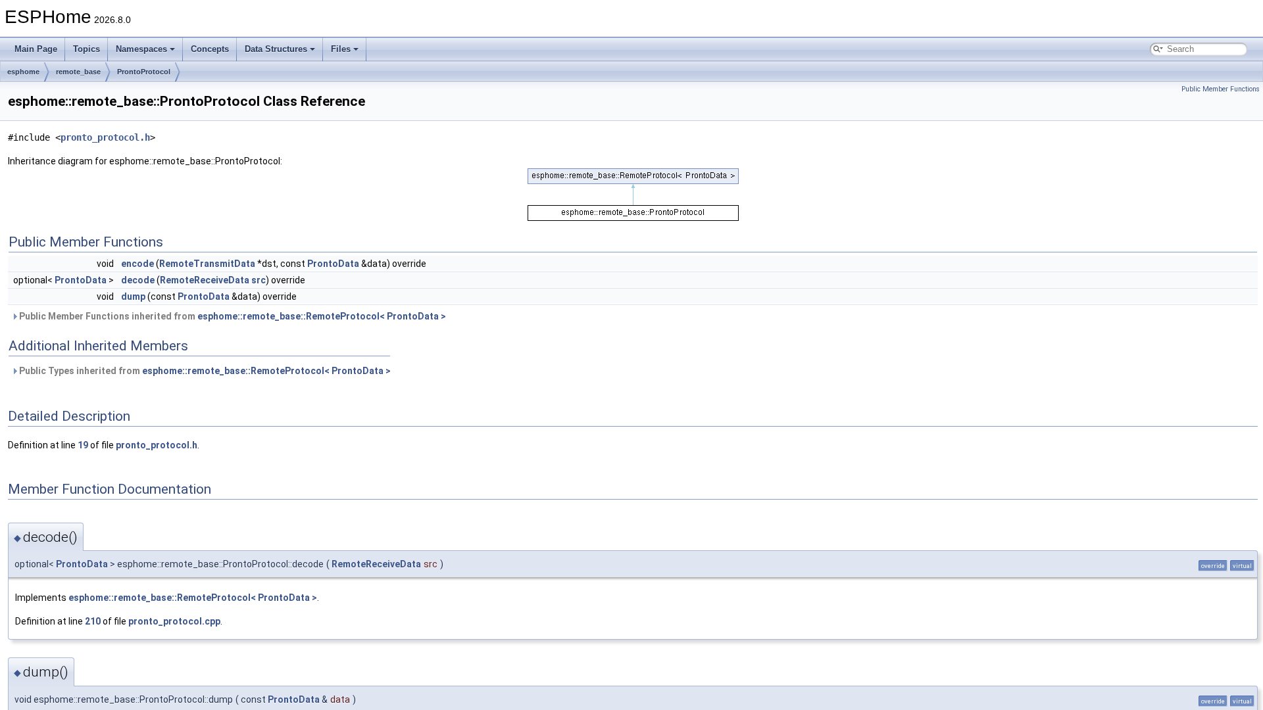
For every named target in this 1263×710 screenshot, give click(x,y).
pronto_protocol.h (105, 137)
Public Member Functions (1220, 89)
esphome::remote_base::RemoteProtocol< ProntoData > (321, 316)
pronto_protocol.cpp (174, 621)
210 (93, 621)
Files (341, 49)
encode (137, 263)
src (258, 280)
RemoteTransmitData (207, 263)
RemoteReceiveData (204, 280)
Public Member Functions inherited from (231, 316)
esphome (23, 72)
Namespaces (141, 49)
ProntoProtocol (143, 72)
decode (138, 280)
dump (133, 296)
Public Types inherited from (204, 371)
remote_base (78, 72)
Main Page (35, 49)
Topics (86, 49)
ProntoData (333, 263)
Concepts (210, 49)
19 (83, 445)
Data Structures (276, 49)
